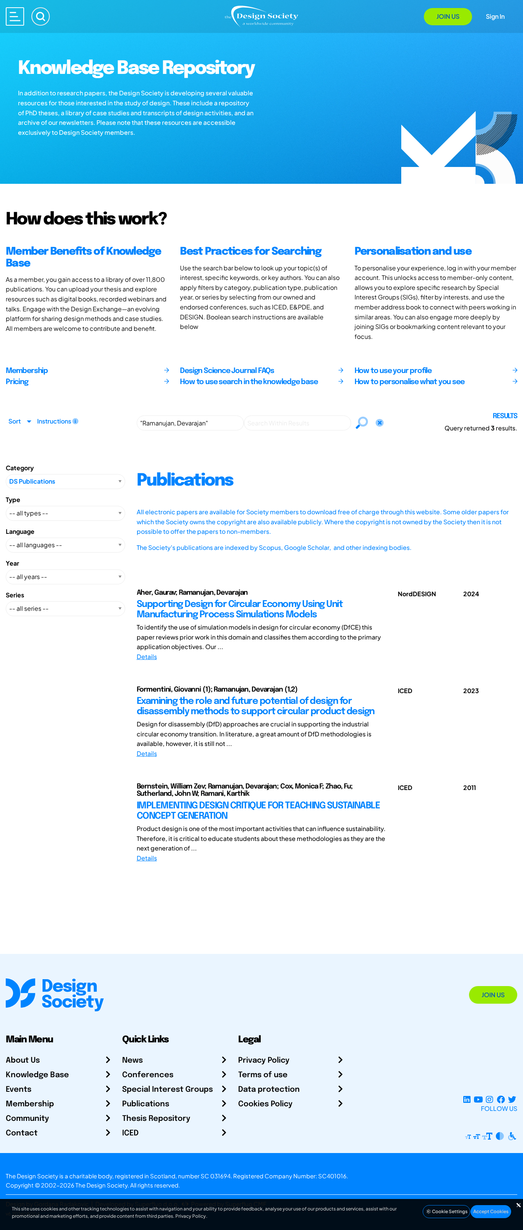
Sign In (495, 16)
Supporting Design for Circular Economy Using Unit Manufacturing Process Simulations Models (240, 609)
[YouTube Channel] (478, 1099)
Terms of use (263, 1075)
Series (15, 595)
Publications (145, 1104)
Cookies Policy (265, 1104)
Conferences (147, 1075)
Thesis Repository (156, 1119)
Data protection (269, 1090)
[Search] (40, 16)
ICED (130, 1133)
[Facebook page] (501, 1099)
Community (27, 1119)
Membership (30, 1104)
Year (12, 563)
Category (20, 468)
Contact (22, 1133)
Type (13, 500)
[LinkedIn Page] (467, 1099)
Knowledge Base (37, 1075)
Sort (14, 421)
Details (147, 657)
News (132, 1061)
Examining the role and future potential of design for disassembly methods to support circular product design (255, 706)
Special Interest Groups (167, 1090)
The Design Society (101, 1185)
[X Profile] (512, 1099)
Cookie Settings (449, 1211)
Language (20, 531)
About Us (23, 1061)
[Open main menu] (15, 16)
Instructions (54, 421)
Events (18, 1090)
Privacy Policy (263, 1061)
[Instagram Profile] (489, 1099)
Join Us (447, 16)
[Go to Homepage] (261, 16)
